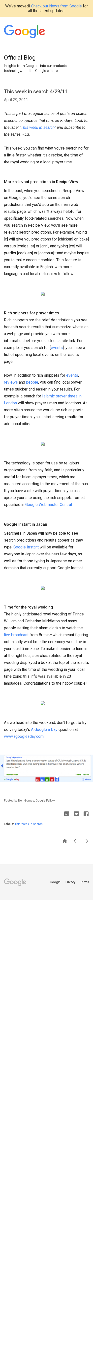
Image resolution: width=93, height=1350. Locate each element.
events (57, 347)
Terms (84, 882)
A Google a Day (44, 729)
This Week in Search (29, 824)
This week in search (38, 127)
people (32, 382)
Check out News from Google (56, 6)
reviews (11, 382)
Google (55, 882)
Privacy (70, 882)
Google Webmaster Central (48, 504)
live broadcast (16, 634)
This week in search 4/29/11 (35, 91)
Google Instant (26, 547)
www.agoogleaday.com (24, 736)
